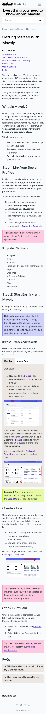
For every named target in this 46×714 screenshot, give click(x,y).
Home (4, 29)
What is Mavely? (9, 54)
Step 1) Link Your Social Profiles (15, 57)
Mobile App (22, 361)
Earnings (37, 626)
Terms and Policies (23, 710)
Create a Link (7, 64)
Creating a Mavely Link (13, 554)
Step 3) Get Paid (9, 67)
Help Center (20, 4)
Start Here (30, 29)
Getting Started (16, 29)
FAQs (4, 70)
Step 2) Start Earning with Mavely (16, 60)
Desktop (8, 361)
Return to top (9, 695)
